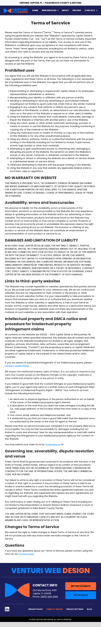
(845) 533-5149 (49, 596)
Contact (90, 10)
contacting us (52, 444)
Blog (89, 609)
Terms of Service (54, 609)
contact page (26, 553)
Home (35, 10)
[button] (58, 10)
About (65, 10)
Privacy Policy (35, 609)
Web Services (49, 10)
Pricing (77, 10)
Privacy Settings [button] (74, 609)
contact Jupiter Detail (17, 365)
